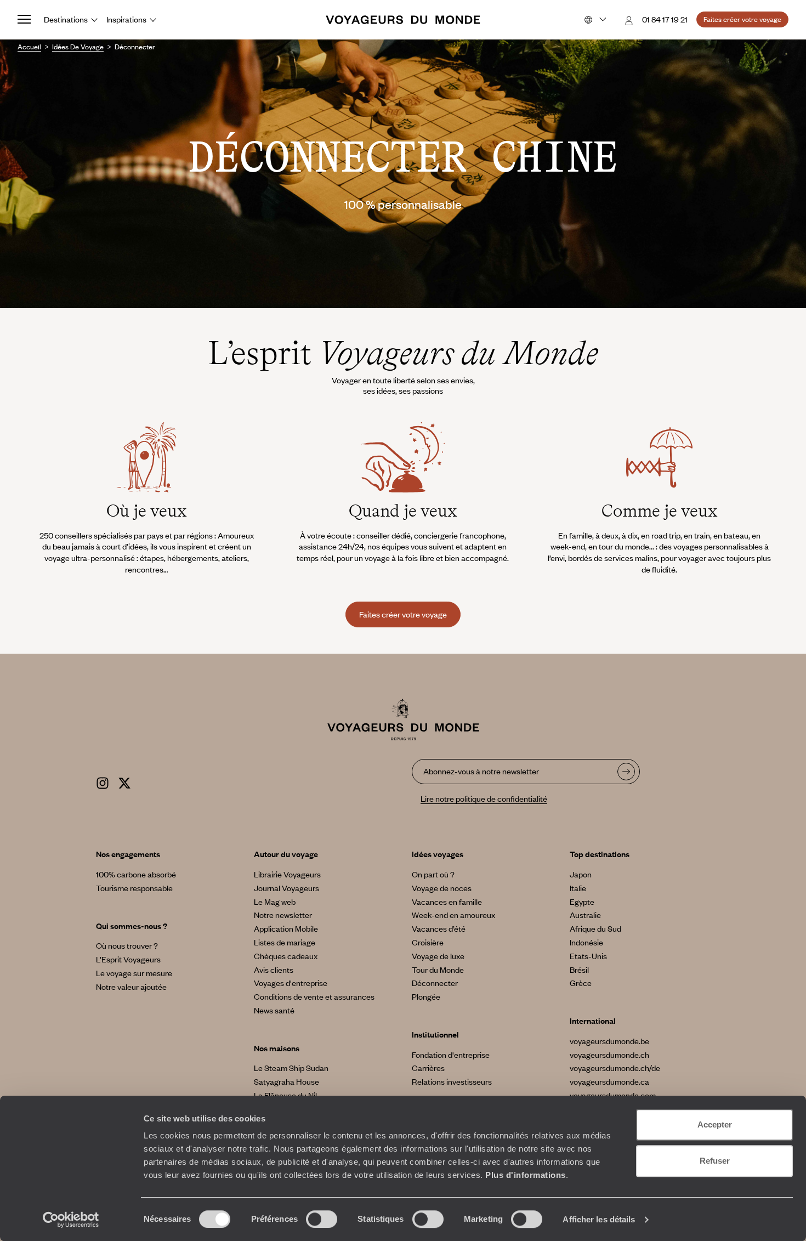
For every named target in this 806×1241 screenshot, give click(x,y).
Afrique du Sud (595, 928)
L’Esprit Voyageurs (128, 959)
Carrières (428, 1067)
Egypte (582, 901)
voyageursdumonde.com (613, 1095)
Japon (581, 874)
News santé (274, 1010)
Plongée (426, 996)
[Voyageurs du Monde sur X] (124, 781)
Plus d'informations (525, 1175)
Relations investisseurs (452, 1081)
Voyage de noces (442, 887)
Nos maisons (276, 1047)
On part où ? (433, 874)
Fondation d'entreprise (451, 1054)
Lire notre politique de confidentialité (484, 798)
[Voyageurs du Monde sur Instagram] (102, 781)
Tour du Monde (438, 969)
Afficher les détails (599, 1219)
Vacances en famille (447, 901)
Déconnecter (435, 982)
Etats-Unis (588, 955)
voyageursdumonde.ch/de (615, 1067)
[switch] (321, 1219)
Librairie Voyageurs (287, 874)
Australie (585, 914)
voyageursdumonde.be (609, 1040)
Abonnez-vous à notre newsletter (481, 771)
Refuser (715, 1160)
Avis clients (273, 969)
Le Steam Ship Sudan (291, 1067)
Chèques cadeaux (285, 955)
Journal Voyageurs (286, 887)
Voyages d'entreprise (290, 982)
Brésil (579, 969)
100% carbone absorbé (136, 874)
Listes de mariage (284, 942)
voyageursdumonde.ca (609, 1081)
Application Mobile (286, 928)
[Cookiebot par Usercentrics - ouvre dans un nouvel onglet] (71, 1219)
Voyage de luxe (438, 955)
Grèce (581, 982)
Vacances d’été (439, 928)
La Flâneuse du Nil (285, 1095)
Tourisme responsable (134, 887)
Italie (578, 887)
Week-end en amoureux (453, 914)
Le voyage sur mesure (134, 972)
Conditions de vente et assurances (314, 996)
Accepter (714, 1124)
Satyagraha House (286, 1081)
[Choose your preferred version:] (594, 19)
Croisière (428, 942)
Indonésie (586, 942)
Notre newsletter (283, 914)
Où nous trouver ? (127, 945)
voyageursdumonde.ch (609, 1054)
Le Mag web (275, 901)
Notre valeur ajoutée (131, 986)
